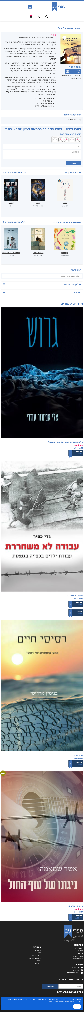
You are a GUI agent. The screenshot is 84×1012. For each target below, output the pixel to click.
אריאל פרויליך (38, 206)
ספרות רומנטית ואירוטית (27, 37)
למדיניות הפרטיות (58, 1002)
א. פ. (11, 206)
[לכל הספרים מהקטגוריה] (3, 172)
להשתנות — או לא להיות (11, 253)
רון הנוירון (64, 253)
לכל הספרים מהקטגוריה (15, 172)
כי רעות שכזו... (38, 253)
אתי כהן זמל (38, 255)
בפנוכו (64, 203)
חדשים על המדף (43, 37)
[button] (30, 7)
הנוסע (38, 203)
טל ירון (11, 255)
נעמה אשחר (65, 255)
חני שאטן (65, 206)
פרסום (74, 163)
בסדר (77, 1006)
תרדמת (11, 203)
